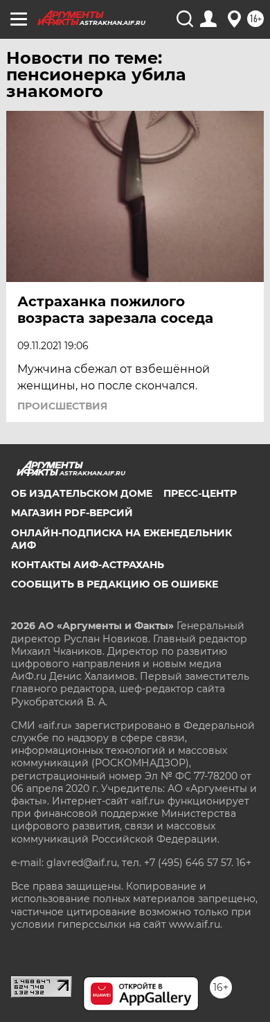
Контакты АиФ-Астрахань (87, 564)
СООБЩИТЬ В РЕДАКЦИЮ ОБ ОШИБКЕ (114, 584)
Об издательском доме (81, 493)
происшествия (62, 406)
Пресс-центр (200, 493)
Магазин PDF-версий (72, 512)
